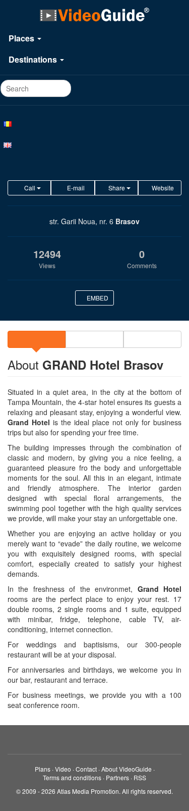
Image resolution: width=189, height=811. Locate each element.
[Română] (94, 123)
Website (162, 187)
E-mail (75, 187)
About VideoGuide (126, 769)
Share (117, 187)
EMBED (96, 297)
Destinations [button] (34, 59)
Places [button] (22, 38)
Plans (42, 769)
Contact (86, 769)
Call (30, 187)
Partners (117, 777)
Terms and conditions (72, 777)
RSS (140, 777)
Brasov (127, 221)
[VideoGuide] (94, 14)
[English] (94, 144)
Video (63, 769)
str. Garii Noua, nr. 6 (81, 221)
